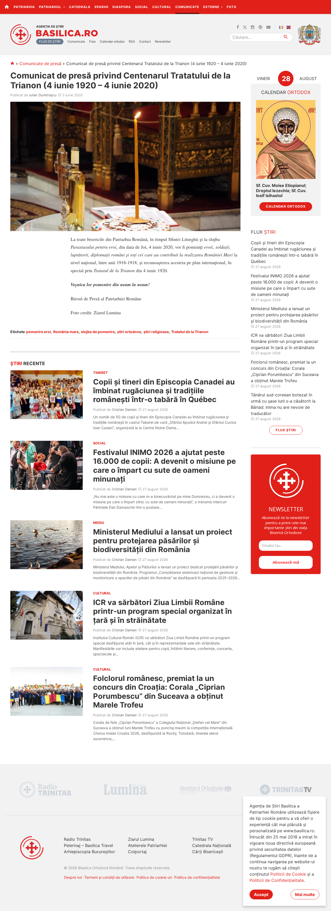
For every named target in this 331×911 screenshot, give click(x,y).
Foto (231, 7)
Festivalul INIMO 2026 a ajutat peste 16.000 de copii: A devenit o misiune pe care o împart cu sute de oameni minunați (164, 465)
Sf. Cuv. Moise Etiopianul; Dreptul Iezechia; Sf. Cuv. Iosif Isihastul (281, 190)
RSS (132, 41)
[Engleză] (290, 27)
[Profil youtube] (268, 27)
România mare (66, 331)
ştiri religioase (156, 331)
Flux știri (286, 430)
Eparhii (101, 7)
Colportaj (137, 851)
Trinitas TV (202, 839)
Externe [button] (211, 7)
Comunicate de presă (40, 63)
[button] (324, 6)
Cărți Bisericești (207, 851)
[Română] (282, 27)
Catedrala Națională (211, 845)
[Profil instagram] (252, 27)
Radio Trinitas (77, 839)
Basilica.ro (67, 33)
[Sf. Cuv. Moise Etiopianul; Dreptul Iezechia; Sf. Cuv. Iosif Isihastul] (285, 139)
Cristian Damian (124, 409)
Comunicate (187, 7)
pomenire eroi (38, 331)
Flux (263, 232)
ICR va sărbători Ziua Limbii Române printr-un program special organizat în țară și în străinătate (162, 611)
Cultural (161, 7)
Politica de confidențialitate (197, 877)
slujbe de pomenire (98, 331)
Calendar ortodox (112, 41)
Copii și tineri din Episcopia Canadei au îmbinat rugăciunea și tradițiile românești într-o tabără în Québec (164, 390)
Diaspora (121, 7)
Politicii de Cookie (288, 874)
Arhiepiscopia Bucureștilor (89, 851)
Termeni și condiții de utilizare (109, 877)
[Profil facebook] (238, 27)
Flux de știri (50, 41)
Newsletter (163, 41)
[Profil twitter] (245, 27)
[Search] (286, 37)
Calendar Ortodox (286, 206)
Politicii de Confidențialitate (277, 880)
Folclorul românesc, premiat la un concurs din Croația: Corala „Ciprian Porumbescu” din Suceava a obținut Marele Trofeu (159, 691)
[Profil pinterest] (260, 27)
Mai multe (305, 894)
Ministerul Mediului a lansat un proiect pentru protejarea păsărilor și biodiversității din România (162, 540)
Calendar (286, 92)
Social (141, 7)
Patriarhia (24, 7)
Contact (145, 41)
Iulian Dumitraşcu (43, 95)
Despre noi (73, 877)
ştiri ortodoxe (129, 331)
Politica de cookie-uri (154, 877)
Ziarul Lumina (141, 839)
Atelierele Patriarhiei (147, 845)
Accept (261, 894)
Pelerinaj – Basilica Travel (88, 845)
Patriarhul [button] (50, 7)
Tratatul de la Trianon (189, 331)
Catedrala (80, 7)
